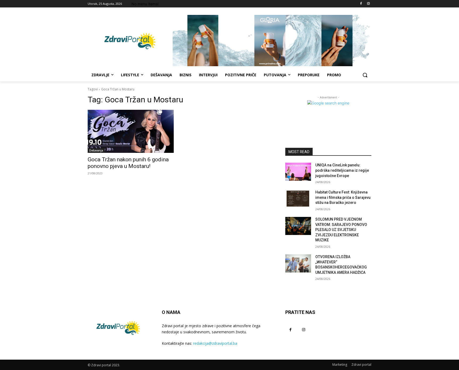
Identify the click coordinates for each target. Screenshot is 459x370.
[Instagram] (368, 4)
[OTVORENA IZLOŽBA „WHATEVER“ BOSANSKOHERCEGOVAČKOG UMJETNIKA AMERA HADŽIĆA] (298, 263)
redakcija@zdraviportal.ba (215, 343)
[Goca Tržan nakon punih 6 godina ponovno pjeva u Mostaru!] (131, 131)
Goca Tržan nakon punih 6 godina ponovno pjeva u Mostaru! (128, 162)
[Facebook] (361, 4)
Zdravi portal (361, 364)
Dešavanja (96, 150)
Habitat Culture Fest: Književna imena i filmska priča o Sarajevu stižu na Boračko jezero (343, 197)
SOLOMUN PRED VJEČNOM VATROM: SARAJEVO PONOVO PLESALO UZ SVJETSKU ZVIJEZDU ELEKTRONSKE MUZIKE (341, 229)
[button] (365, 75)
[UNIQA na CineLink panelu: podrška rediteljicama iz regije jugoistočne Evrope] (298, 172)
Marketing (339, 364)
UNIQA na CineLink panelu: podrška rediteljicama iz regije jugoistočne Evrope (342, 170)
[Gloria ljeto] (272, 40)
